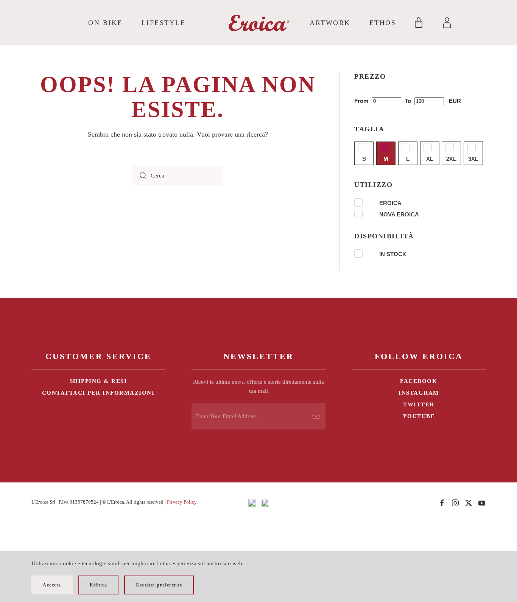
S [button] (364, 159)
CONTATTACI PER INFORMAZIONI (98, 393)
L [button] (408, 159)
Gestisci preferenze (158, 585)
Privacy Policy (182, 502)
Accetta (52, 585)
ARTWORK (330, 22)
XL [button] (429, 159)
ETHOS (382, 22)
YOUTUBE (419, 416)
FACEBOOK (418, 381)
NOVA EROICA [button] (399, 214)
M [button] (385, 159)
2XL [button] (451, 159)
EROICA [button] (390, 203)
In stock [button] (392, 254)
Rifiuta (98, 585)
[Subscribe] (316, 416)
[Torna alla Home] (259, 22)
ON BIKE (105, 22)
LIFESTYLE (164, 22)
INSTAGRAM (419, 393)
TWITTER (418, 404)
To (409, 101)
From (362, 101)
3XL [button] (473, 159)
